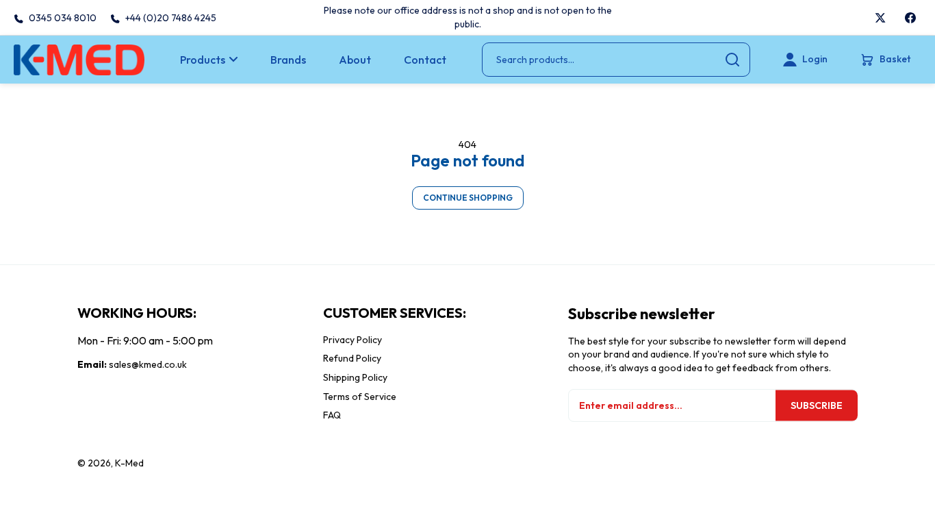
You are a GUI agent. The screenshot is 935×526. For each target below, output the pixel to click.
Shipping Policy (355, 377)
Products (202, 59)
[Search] (732, 59)
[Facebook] (910, 18)
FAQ (332, 415)
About (355, 59)
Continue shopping (468, 197)
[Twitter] (880, 18)
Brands (288, 59)
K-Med (129, 463)
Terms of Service (359, 396)
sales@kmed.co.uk (148, 364)
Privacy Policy (352, 340)
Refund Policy (352, 358)
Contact (425, 59)
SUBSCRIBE (817, 405)
